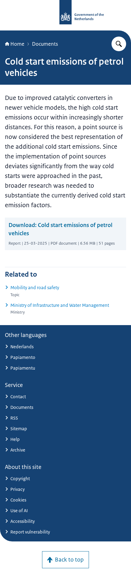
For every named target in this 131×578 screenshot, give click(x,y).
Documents (45, 44)
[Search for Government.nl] (119, 44)
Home (17, 44)
